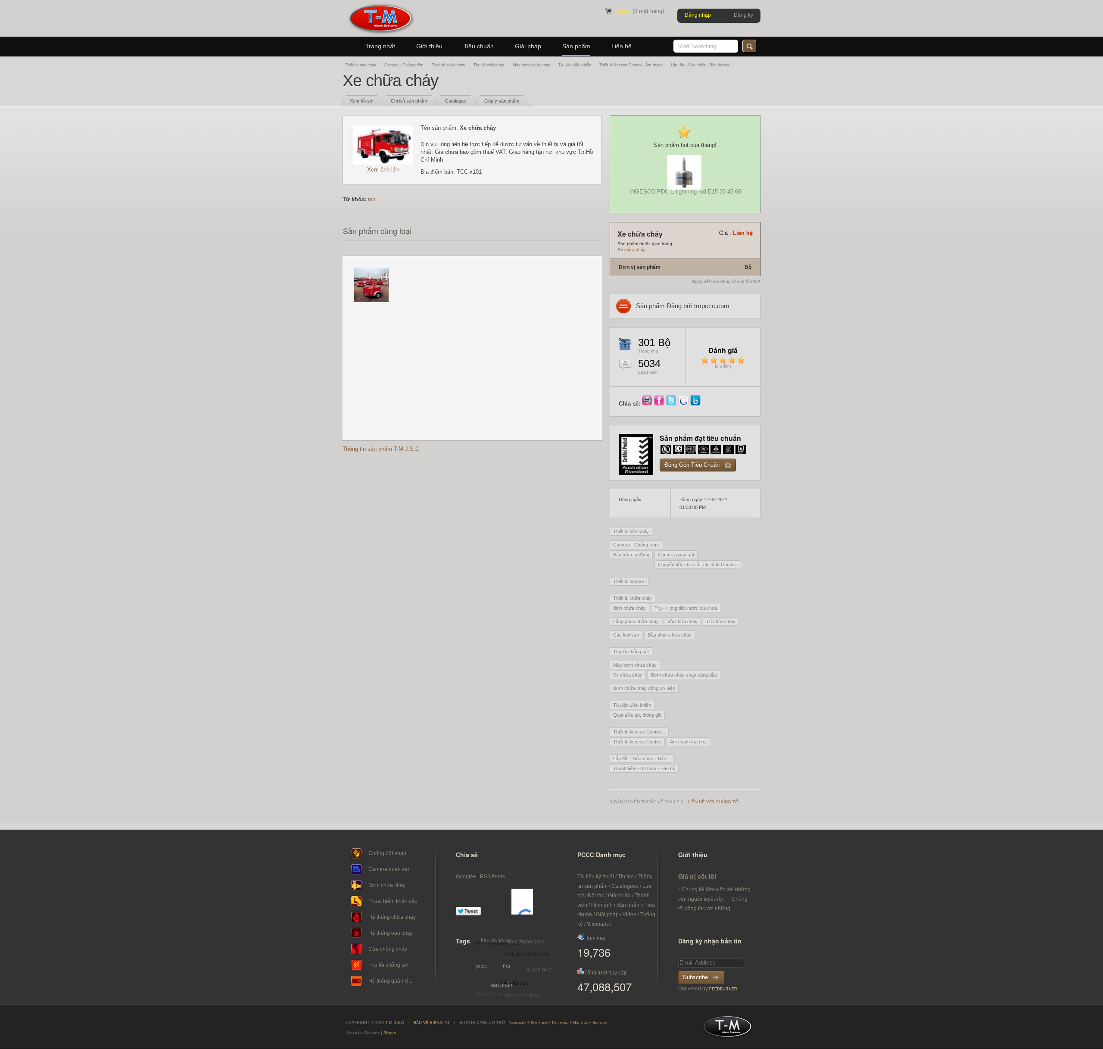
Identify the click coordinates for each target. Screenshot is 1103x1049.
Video (629, 915)
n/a (372, 199)
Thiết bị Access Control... (639, 731)
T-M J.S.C (725, 1029)
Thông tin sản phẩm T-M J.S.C (381, 449)
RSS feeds (492, 877)
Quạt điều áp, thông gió (637, 715)
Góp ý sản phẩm (501, 100)
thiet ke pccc (495, 940)
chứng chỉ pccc (492, 994)
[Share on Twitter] (672, 403)
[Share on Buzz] (695, 403)
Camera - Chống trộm (404, 65)
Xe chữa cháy (631, 249)
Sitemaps (598, 924)
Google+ (466, 877)
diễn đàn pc (514, 983)
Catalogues (625, 886)
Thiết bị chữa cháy (448, 65)
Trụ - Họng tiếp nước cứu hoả (685, 608)
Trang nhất (380, 46)
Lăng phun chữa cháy (636, 621)
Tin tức (626, 877)
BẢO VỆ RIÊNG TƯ (432, 1023)
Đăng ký (743, 15)
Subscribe (695, 977)
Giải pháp (528, 46)
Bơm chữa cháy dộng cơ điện (644, 688)
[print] (648, 403)
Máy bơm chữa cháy (531, 65)
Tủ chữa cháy (720, 621)
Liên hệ (621, 46)
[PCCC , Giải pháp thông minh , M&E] (381, 34)
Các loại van (626, 634)
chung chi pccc (522, 996)
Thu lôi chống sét (489, 65)
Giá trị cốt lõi (697, 876)
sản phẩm (502, 985)
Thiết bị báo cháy (360, 65)
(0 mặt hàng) (639, 11)
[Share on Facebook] (660, 403)
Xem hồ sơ (361, 100)
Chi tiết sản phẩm (409, 100)
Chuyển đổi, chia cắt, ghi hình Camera (698, 564)
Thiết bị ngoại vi (629, 581)
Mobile (389, 1032)
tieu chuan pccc (526, 942)
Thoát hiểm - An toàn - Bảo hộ (644, 768)
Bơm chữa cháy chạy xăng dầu (684, 674)
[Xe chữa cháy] (383, 164)
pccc (481, 966)
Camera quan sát (676, 554)
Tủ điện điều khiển (574, 65)
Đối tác (596, 896)
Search (749, 46)
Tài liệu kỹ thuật (595, 877)
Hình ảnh (602, 905)
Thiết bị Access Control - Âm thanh (631, 65)
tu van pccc (540, 970)
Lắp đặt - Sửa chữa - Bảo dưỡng (700, 65)
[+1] (522, 902)
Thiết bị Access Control (637, 741)
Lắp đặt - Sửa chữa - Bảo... (641, 758)
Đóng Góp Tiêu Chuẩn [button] (692, 465)
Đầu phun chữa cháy (670, 634)
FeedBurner (723, 989)
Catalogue (455, 100)
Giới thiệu (429, 46)
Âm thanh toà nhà (688, 741)
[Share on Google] (684, 403)
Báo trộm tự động (631, 554)
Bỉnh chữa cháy (629, 608)
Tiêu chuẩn (479, 46)
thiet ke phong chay (526, 955)
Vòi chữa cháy (682, 621)
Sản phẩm (576, 46)
